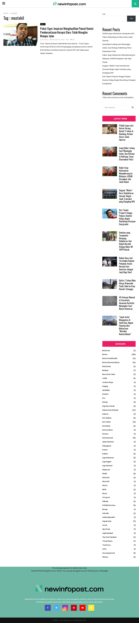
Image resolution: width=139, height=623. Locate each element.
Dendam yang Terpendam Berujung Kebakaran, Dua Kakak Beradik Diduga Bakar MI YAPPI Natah (126, 241)
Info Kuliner (107, 418)
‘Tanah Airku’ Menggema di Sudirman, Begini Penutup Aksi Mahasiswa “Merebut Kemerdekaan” (126, 325)
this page (104, 571)
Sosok (104, 525)
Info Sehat (106, 422)
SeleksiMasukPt (108, 517)
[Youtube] (83, 608)
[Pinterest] (74, 608)
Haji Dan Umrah (108, 406)
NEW (104, 489)
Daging (105, 386)
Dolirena (45, 39)
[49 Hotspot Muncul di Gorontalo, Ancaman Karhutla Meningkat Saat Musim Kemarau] (109, 301)
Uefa (104, 549)
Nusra (104, 493)
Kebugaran (106, 446)
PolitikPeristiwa (108, 505)
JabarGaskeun (108, 441)
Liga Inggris (106, 461)
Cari (103, 14)
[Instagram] (65, 608)
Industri (105, 414)
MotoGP (105, 481)
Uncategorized (108, 553)
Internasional (107, 438)
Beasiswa (106, 350)
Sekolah (105, 513)
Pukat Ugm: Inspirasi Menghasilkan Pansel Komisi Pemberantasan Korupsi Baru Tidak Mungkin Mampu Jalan (67, 32)
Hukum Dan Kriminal (110, 410)
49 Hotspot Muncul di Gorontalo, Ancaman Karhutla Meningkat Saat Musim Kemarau (127, 303)
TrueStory (106, 545)
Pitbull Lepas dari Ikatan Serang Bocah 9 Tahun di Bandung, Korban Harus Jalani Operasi (118, 37)
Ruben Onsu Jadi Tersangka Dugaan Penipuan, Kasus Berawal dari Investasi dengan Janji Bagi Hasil (126, 265)
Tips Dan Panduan (109, 537)
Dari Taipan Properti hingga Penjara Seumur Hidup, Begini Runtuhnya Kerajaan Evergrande (119, 80)
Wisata (105, 557)
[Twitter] (56, 608)
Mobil (104, 473)
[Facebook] (48, 608)
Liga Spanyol (107, 465)
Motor (105, 485)
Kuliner (105, 453)
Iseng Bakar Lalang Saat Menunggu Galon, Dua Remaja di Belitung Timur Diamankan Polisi (116, 48)
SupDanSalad (107, 533)
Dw (103, 398)
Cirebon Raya (107, 382)
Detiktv (105, 394)
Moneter (106, 477)
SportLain (106, 529)
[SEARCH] (133, 107)
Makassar (106, 469)
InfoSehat (106, 426)
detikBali (106, 390)
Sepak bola (106, 521)
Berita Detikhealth (109, 358)
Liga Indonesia (108, 457)
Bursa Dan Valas (108, 374)
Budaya (105, 370)
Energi (105, 402)
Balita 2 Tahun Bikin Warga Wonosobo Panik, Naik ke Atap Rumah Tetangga (127, 285)
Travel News (107, 541)
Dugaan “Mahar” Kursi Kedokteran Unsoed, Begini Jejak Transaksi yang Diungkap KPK (116, 69)
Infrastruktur (107, 430)
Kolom (105, 449)
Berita (43, 24)
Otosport (106, 497)
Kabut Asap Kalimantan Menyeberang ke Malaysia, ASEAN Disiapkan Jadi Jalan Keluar (118, 59)
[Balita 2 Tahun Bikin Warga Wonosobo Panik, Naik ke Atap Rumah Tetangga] (109, 284)
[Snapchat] (91, 608)
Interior (105, 434)
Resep (105, 509)
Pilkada (105, 501)
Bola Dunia (106, 366)
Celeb (104, 378)
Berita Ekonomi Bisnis (111, 362)
